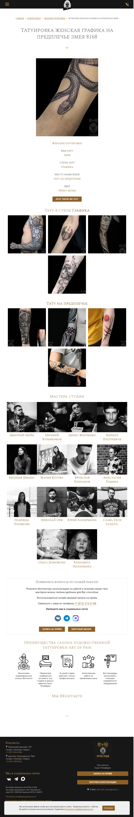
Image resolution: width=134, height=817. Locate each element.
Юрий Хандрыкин (82, 520)
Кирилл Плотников (112, 437)
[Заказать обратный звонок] (127, 4)
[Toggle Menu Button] (7, 4)
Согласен (108, 808)
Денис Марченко (82, 435)
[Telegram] (16, 779)
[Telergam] (67, 618)
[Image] (27, 234)
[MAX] (23, 779)
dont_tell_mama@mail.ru (107, 790)
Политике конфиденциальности (79, 809)
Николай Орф (52, 520)
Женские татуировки (67, 143)
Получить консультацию (102, 782)
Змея (67, 155)
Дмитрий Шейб (22, 435)
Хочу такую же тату (67, 199)
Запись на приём (52, 629)
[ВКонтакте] (9, 779)
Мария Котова (51, 477)
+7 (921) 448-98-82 (14, 761)
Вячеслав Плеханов (82, 479)
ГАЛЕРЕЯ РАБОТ (34, 18)
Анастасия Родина (112, 479)
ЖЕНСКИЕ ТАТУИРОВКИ (54, 18)
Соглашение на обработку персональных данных (29, 801)
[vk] (58, 618)
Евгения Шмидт (22, 477)
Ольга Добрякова (52, 562)
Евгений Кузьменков (52, 437)
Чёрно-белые (67, 191)
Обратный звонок (81, 629)
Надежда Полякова (22, 522)
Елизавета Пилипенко (82, 564)
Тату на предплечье (67, 179)
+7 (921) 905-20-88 (14, 752)
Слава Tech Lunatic (112, 522)
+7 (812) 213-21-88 (85, 603)
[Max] (75, 618)
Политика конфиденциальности (21, 797)
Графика (67, 167)
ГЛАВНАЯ (20, 18)
